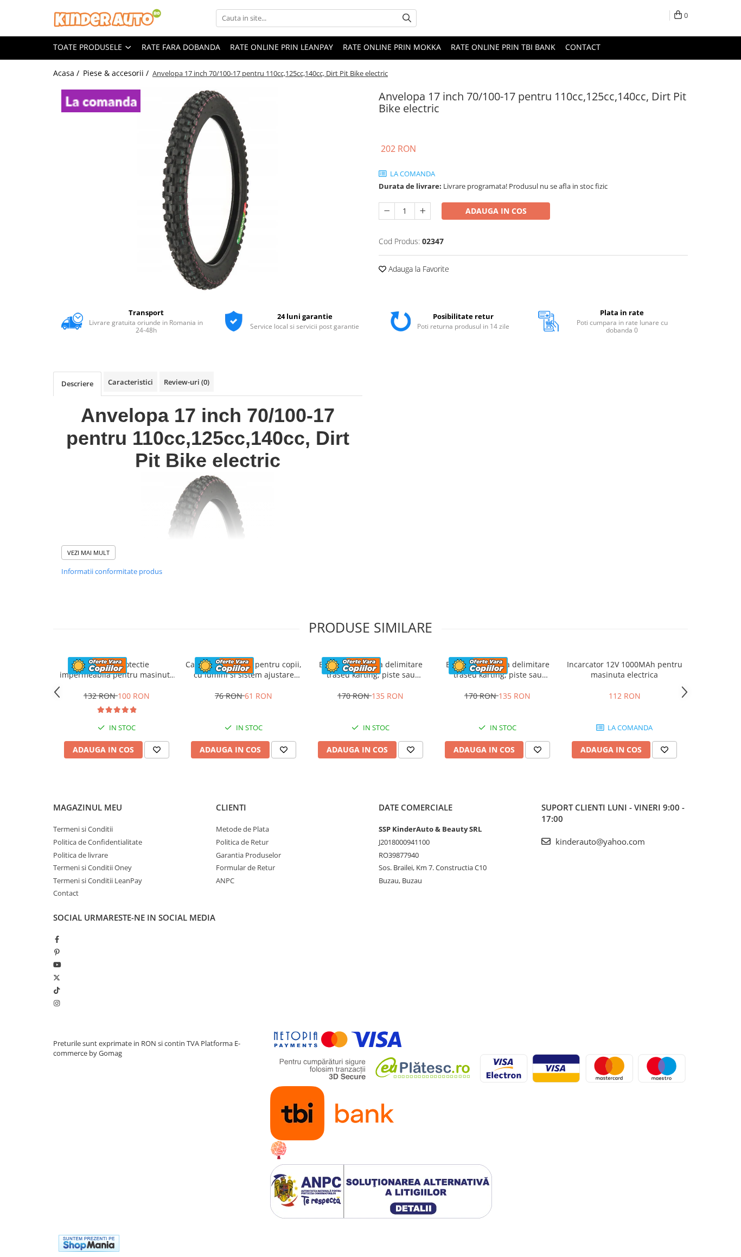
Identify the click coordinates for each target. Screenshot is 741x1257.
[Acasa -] (107, 18)
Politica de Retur (242, 842)
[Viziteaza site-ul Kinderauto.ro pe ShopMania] (89, 1243)
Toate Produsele (88, 47)
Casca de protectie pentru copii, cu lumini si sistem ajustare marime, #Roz (244, 669)
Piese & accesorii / (117, 73)
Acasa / (67, 73)
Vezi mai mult (88, 552)
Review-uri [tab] (186, 382)
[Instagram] (56, 1003)
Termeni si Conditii (83, 829)
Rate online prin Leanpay (281, 47)
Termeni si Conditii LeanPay (97, 880)
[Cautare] (407, 18)
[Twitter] (56, 977)
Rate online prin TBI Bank (503, 47)
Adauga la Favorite (417, 269)
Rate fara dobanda (181, 47)
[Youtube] (56, 964)
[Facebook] (56, 939)
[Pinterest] (56, 952)
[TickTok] (56, 990)
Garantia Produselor (248, 855)
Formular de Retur (245, 867)
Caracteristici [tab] (130, 382)
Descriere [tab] (77, 383)
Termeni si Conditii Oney (92, 867)
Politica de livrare (80, 855)
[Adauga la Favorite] (156, 749)
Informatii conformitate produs (111, 571)
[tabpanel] (207, 190)
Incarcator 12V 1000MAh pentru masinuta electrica (624, 669)
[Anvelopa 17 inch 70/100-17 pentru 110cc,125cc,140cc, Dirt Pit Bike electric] (207, 190)
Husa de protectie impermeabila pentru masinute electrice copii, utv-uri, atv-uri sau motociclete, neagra (117, 669)
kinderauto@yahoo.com (599, 841)
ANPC (225, 880)
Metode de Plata (242, 829)
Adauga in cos (496, 211)
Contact (583, 47)
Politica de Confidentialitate (97, 842)
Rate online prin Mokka (392, 47)
